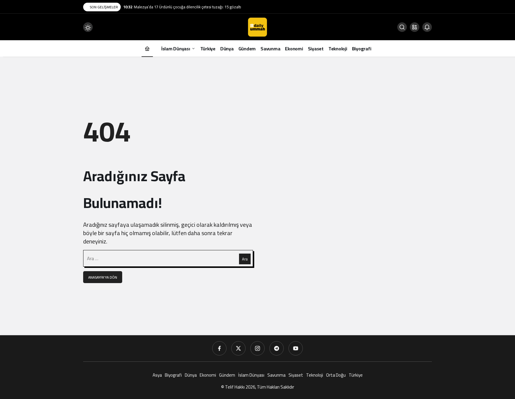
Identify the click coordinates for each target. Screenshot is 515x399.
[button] (414, 27)
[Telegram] (276, 348)
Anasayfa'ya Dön (102, 277)
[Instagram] (257, 348)
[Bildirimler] (427, 27)
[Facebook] (219, 348)
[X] (238, 348)
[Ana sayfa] (147, 48)
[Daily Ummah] (257, 26)
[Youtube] (295, 348)
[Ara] (402, 27)
